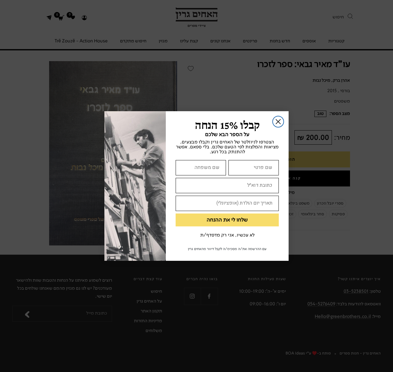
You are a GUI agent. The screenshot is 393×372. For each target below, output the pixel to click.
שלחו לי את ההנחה (227, 220)
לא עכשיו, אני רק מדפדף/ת (227, 235)
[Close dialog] (278, 121)
